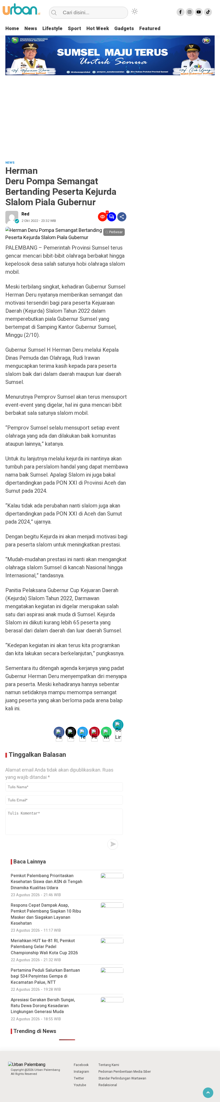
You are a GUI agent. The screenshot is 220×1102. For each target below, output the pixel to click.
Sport (74, 28)
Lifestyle (52, 28)
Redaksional (107, 1085)
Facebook (81, 1065)
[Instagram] (190, 12)
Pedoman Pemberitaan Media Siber (124, 1071)
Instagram (81, 1071)
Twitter (79, 1078)
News (30, 28)
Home (12, 28)
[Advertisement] (110, 115)
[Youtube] (199, 12)
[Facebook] (181, 12)
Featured (149, 28)
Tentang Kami (108, 1065)
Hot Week (97, 28)
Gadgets (124, 28)
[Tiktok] (208, 12)
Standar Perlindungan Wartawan (122, 1078)
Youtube (80, 1085)
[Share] (121, 216)
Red (25, 214)
